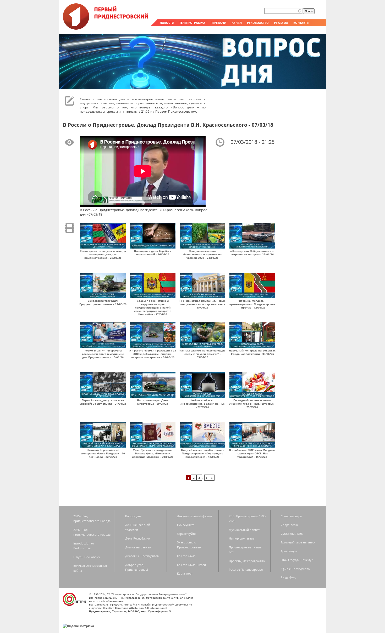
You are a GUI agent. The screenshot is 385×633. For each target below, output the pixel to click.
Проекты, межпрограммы (247, 561)
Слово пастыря (291, 516)
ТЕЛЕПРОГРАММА (192, 23)
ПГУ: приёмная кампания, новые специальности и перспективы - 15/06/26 (202, 304)
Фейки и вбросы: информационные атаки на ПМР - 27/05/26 (202, 403)
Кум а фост (184, 573)
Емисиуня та (186, 525)
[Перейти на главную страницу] (106, 28)
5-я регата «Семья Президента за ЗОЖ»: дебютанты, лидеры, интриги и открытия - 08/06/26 (152, 354)
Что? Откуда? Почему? (297, 560)
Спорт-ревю (289, 525)
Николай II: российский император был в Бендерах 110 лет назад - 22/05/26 (103, 453)
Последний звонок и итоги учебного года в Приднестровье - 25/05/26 (252, 403)
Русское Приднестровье (246, 569)
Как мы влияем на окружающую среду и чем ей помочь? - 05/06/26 (202, 354)
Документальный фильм (194, 516)
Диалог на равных (138, 547)
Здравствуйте (186, 534)
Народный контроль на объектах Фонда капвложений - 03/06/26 (252, 352)
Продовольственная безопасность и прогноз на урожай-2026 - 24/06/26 (202, 254)
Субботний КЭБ (292, 534)
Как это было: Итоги (191, 565)
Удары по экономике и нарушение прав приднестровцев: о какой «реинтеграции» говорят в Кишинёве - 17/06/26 (152, 307)
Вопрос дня (133, 516)
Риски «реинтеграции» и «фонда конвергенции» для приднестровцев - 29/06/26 (103, 254)
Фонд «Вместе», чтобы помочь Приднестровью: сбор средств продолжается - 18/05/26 (202, 453)
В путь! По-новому (86, 557)
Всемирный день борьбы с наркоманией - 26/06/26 (153, 252)
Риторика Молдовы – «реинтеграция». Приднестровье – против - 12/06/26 (252, 304)
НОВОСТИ (167, 23)
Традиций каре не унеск (298, 542)
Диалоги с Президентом (142, 556)
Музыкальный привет (244, 530)
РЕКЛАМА (281, 23)
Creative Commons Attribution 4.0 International (135, 608)
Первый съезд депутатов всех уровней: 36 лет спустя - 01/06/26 (103, 401)
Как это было (186, 556)
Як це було (288, 577)
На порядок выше (241, 538)
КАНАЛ (237, 23)
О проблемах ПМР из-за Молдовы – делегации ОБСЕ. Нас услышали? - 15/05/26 (252, 453)
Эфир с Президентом (295, 569)
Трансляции (289, 551)
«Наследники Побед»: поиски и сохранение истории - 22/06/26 (252, 252)
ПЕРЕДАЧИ (218, 23)
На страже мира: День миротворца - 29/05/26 (152, 401)
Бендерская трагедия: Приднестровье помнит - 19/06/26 (102, 302)
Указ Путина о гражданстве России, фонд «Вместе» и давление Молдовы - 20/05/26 (152, 453)
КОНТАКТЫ (301, 23)
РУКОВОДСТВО (258, 23)
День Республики (137, 538)
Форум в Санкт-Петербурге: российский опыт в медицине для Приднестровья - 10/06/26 (103, 354)
